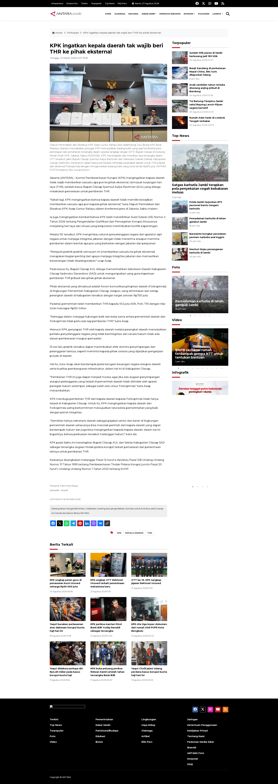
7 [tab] (207, 368)
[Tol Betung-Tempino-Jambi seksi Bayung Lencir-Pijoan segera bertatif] (180, 105)
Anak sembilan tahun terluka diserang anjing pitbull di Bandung (207, 88)
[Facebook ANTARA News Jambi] (197, 3)
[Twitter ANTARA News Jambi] (203, 3)
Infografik (180, 372)
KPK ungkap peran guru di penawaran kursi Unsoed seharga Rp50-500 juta (66, 583)
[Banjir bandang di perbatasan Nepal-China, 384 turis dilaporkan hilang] (180, 72)
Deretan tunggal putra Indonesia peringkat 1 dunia (197, 474)
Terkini (84, 3)
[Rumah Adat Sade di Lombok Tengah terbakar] (180, 122)
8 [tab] (212, 368)
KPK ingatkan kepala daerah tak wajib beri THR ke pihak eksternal (122, 32)
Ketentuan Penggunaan (202, 725)
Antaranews (57, 3)
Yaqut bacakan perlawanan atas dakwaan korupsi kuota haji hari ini (67, 627)
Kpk (119, 533)
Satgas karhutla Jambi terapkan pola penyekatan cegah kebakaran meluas (200, 188)
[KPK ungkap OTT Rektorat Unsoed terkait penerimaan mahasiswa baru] (108, 564)
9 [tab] (217, 368)
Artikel (145, 736)
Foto (176, 267)
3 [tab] (200, 315)
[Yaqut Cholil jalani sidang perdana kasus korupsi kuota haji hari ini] (149, 653)
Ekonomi (188, 14)
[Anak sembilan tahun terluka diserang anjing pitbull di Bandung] (180, 89)
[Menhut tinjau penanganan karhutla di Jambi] (180, 254)
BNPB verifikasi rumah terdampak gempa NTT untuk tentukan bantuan (199, 353)
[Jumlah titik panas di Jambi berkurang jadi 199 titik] (180, 57)
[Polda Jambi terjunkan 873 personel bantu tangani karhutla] (180, 206)
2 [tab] (195, 315)
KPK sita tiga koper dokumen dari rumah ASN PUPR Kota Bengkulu (149, 627)
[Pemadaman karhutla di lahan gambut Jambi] (180, 223)
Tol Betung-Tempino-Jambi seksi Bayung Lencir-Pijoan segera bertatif (206, 104)
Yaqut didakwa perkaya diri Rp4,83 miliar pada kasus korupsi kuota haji (66, 672)
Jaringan (192, 719)
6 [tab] (202, 368)
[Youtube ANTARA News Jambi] (216, 3)
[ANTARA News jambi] (66, 14)
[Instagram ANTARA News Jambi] (209, 3)
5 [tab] (209, 315)
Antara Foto (72, 3)
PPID (190, 764)
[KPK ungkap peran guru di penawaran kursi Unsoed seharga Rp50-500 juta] (68, 564)
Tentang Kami (195, 736)
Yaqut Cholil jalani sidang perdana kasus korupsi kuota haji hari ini (149, 672)
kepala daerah (134, 533)
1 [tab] (190, 315)
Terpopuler (96, 3)
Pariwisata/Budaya (170, 14)
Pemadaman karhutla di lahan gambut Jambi (199, 303)
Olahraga (119, 14)
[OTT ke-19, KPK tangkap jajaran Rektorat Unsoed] (149, 564)
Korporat (192, 758)
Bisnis (99, 741)
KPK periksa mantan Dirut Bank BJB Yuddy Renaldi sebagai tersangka (106, 627)
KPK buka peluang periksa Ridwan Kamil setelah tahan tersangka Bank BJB (107, 672)
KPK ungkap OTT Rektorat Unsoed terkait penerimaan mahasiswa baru (107, 583)
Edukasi (100, 736)
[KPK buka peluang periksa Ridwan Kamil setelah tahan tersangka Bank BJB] (108, 653)
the (149, 533)
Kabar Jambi (148, 14)
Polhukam (203, 14)
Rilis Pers (122, 3)
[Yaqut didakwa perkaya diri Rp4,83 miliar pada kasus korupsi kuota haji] (68, 653)
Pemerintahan (104, 719)
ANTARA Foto (195, 753)
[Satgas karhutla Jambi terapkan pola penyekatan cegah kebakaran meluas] (200, 162)
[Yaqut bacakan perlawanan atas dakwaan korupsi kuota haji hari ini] (68, 608)
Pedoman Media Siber (200, 741)
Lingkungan (148, 719)
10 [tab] (221, 368)
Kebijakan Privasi (197, 730)
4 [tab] (205, 315)
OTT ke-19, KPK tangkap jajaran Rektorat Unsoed (146, 582)
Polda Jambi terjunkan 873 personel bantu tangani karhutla (205, 205)
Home (108, 14)
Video (177, 320)
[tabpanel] (200, 294)
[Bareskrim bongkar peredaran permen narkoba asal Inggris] (180, 238)
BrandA (191, 747)
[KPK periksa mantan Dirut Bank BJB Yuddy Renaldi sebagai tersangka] (108, 608)
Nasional (133, 14)
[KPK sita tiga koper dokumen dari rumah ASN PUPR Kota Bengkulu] (149, 608)
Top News (110, 3)
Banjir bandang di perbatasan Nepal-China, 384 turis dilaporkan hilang (207, 71)
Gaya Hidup (148, 725)
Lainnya (217, 14)
